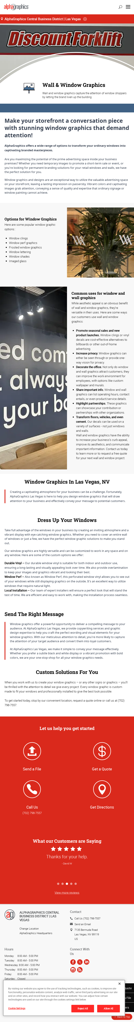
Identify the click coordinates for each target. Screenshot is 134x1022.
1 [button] (58, 884)
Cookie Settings (16, 1008)
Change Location (29, 928)
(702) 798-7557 (32, 813)
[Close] (119, 984)
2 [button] (62, 884)
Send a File (32, 768)
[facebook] (73, 962)
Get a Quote (102, 768)
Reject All (83, 1008)
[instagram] (73, 970)
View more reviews (67, 893)
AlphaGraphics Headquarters (36, 933)
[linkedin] (87, 962)
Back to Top (123, 1016)
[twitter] (80, 962)
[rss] (80, 970)
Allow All (108, 1008)
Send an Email (83, 924)
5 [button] (76, 884)
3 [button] (67, 884)
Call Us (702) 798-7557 (87, 918)
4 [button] (71, 884)
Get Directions (102, 807)
